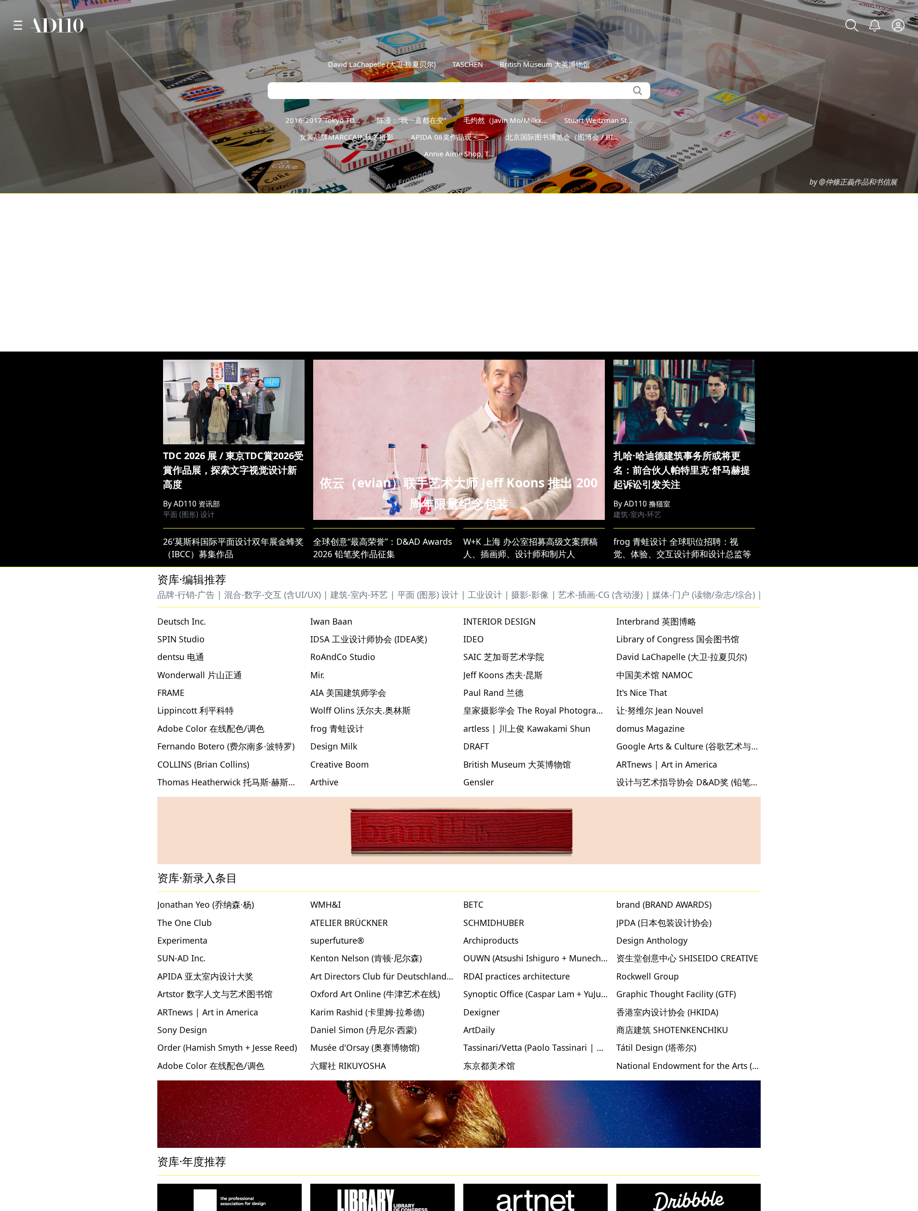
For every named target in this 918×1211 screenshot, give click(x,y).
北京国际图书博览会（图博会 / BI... (562, 137)
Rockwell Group (647, 976)
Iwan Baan (331, 621)
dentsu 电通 (180, 656)
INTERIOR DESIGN (499, 621)
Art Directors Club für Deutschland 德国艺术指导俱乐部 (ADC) (430, 976)
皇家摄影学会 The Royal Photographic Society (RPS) (564, 710)
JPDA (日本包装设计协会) (663, 922)
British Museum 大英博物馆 (545, 64)
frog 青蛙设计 (337, 728)
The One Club (184, 922)
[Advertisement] (459, 272)
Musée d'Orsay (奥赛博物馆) (364, 1047)
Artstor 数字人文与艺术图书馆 (215, 994)
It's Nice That (641, 692)
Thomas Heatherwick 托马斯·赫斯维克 (231, 782)
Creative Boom (339, 764)
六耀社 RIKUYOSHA (348, 1065)
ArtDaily (479, 1029)
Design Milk (333, 746)
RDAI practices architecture (516, 976)
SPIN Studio (181, 639)
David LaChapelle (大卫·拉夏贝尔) (382, 64)
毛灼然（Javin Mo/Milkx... (505, 120)
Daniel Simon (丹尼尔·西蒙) (363, 1029)
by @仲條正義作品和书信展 (853, 182)
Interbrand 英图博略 (656, 621)
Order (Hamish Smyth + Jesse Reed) (227, 1047)
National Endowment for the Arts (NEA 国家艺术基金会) (724, 1065)
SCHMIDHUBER (493, 922)
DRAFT (476, 746)
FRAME (171, 692)
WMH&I (325, 904)
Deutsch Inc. (181, 621)
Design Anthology (652, 940)
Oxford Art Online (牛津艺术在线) (375, 994)
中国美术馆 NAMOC (654, 675)
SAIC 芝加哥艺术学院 (503, 656)
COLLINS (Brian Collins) (203, 764)
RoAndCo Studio (342, 656)
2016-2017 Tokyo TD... (322, 120)
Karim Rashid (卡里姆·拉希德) (367, 1012)
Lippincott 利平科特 (195, 710)
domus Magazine (650, 728)
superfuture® (337, 940)
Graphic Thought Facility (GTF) (676, 994)
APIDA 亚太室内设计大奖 (205, 976)
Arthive (324, 782)
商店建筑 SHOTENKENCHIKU (672, 1029)
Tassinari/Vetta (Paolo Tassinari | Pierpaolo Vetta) (562, 1047)
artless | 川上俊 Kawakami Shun (526, 728)
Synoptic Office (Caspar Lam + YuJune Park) (548, 994)
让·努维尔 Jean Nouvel (659, 710)
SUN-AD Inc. (181, 958)
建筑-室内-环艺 (637, 514)
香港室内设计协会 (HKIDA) (667, 1012)
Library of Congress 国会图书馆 (677, 639)
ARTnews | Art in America (666, 764)
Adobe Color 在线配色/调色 (210, 728)
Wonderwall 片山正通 (199, 675)
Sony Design (182, 1029)
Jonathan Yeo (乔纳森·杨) (205, 904)
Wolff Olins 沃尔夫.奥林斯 (360, 710)
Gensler (478, 782)
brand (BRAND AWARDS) (663, 904)
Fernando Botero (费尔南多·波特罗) (226, 746)
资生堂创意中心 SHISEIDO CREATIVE (687, 958)
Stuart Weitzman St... (598, 120)
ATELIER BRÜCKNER (349, 922)
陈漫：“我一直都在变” (411, 120)
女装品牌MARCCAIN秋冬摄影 (346, 137)
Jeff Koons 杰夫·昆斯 (503, 675)
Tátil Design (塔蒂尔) (656, 1047)
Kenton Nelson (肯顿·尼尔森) (366, 958)
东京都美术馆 (489, 1065)
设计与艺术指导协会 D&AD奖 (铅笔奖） (692, 782)
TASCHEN (467, 64)
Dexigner (481, 1012)
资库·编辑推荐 (191, 579)
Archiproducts (490, 940)
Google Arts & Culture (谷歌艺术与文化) (693, 746)
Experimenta (182, 940)
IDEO (473, 639)
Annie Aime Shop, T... (459, 153)
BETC (473, 904)
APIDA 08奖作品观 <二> (450, 137)
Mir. (317, 675)
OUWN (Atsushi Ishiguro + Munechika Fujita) (551, 958)
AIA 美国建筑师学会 (348, 692)
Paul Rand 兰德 (493, 692)
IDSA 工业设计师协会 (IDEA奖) (368, 639)
